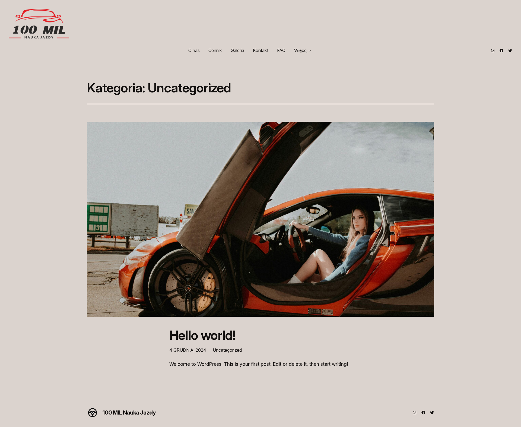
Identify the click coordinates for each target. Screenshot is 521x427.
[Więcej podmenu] (310, 50)
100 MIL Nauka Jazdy (129, 412)
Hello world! (202, 335)
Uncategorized (227, 350)
